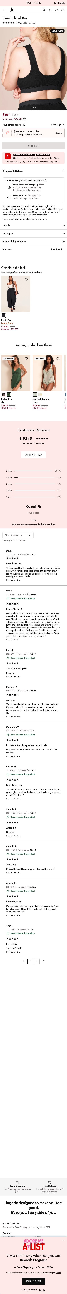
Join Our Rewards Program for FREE (31, 154)
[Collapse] (63, 1240)
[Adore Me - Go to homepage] (12, 10)
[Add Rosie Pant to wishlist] (26, 279)
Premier (7, 1233)
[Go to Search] (44, 10)
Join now (10, 180)
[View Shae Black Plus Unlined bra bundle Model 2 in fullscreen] (33, 68)
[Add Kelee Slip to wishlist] (26, 358)
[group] (33, 68)
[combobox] (18, 535)
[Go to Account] (50, 10)
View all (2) (56, 124)
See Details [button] (59, 3)
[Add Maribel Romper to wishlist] (58, 358)
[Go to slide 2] (33, 107)
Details (59, 133)
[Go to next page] (43, 961)
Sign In (42, 1290)
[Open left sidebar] (4, 10)
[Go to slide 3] (35, 107)
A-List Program (11, 1223)
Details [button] (56, 162)
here (45, 218)
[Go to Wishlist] (56, 10)
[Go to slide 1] (31, 107)
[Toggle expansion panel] (63, 171)
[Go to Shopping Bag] (63, 10)
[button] (19, 22)
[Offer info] (24, 119)
